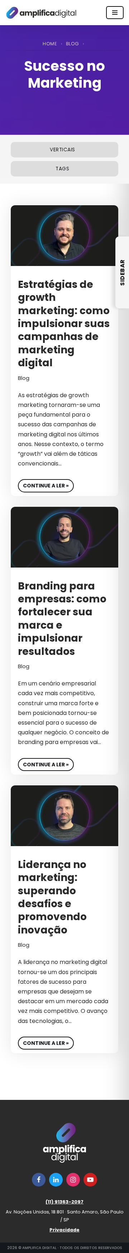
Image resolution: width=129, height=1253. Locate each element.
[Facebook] (39, 1180)
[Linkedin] (56, 1180)
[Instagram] (73, 1180)
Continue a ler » (43, 484)
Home (50, 43)
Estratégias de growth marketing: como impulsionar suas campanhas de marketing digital (64, 323)
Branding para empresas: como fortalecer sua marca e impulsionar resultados (62, 618)
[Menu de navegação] (115, 12)
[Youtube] (90, 1180)
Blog (72, 43)
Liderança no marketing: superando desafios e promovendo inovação (52, 897)
